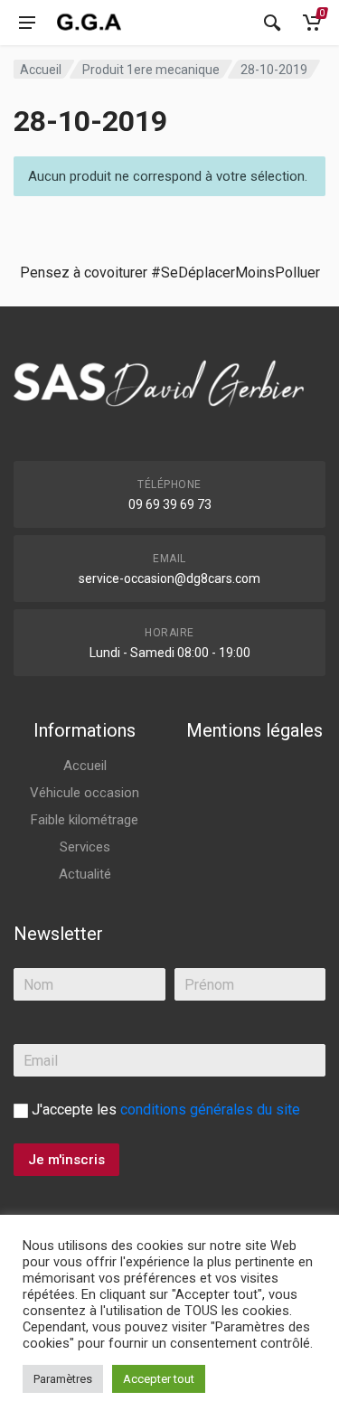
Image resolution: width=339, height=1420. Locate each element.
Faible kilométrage (84, 820)
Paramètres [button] (62, 1379)
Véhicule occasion (84, 793)
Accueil (40, 69)
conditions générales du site (210, 1109)
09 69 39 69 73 (170, 504)
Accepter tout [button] (158, 1379)
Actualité (85, 874)
